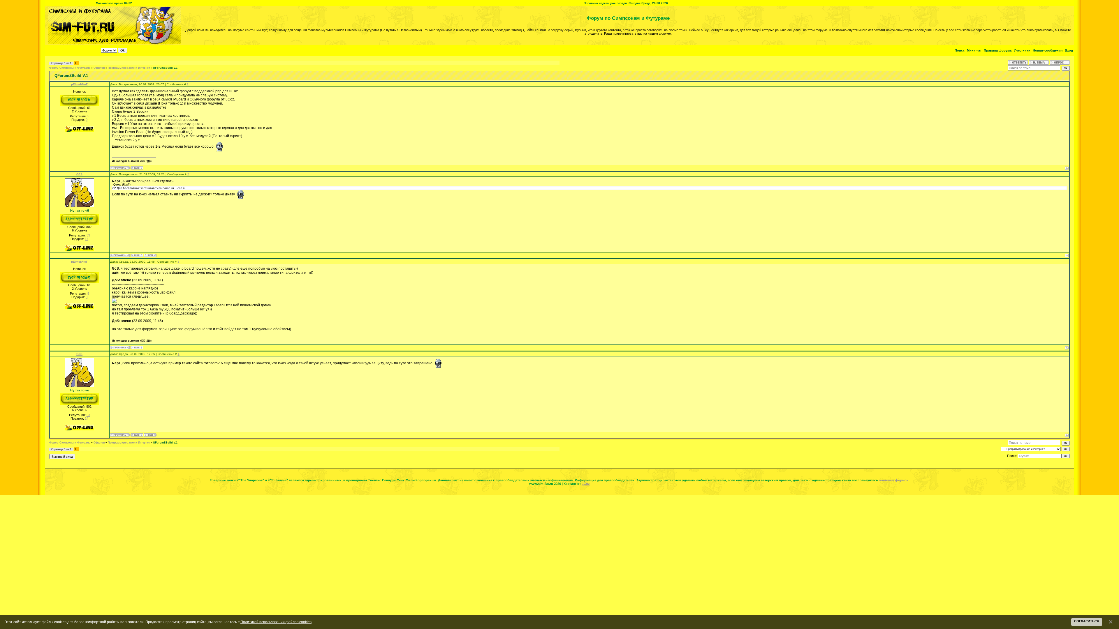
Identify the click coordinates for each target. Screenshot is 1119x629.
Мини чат (974, 50)
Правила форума (997, 50)
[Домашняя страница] (137, 167)
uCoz (586, 483)
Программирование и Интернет (129, 67)
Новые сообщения (1047, 50)
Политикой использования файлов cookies (276, 622)
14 (86, 239)
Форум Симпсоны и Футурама (69, 67)
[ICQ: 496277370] (150, 255)
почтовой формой (894, 480)
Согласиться (1086, 621)
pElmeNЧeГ (79, 84)
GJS (79, 174)
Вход (1069, 50)
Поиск (960, 50)
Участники (1022, 50)
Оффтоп (99, 67)
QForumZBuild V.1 (165, 67)
